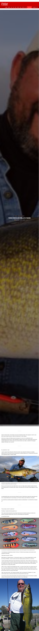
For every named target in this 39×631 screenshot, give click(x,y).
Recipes (18, 7)
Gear (13, 7)
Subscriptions (29, 7)
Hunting (9, 7)
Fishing (6, 7)
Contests (23, 7)
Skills (11, 7)
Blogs (20, 7)
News (15, 7)
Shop (26, 7)
